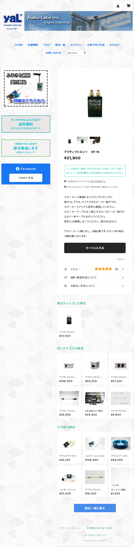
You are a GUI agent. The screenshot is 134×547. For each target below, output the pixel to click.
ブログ (46, 44)
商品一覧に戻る (95, 508)
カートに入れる (95, 248)
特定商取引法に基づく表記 (99, 528)
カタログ (114, 44)
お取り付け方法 (96, 44)
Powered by (91, 540)
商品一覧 (60, 44)
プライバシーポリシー (70, 528)
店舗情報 (33, 44)
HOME (19, 44)
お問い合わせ (53, 52)
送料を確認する (98, 181)
